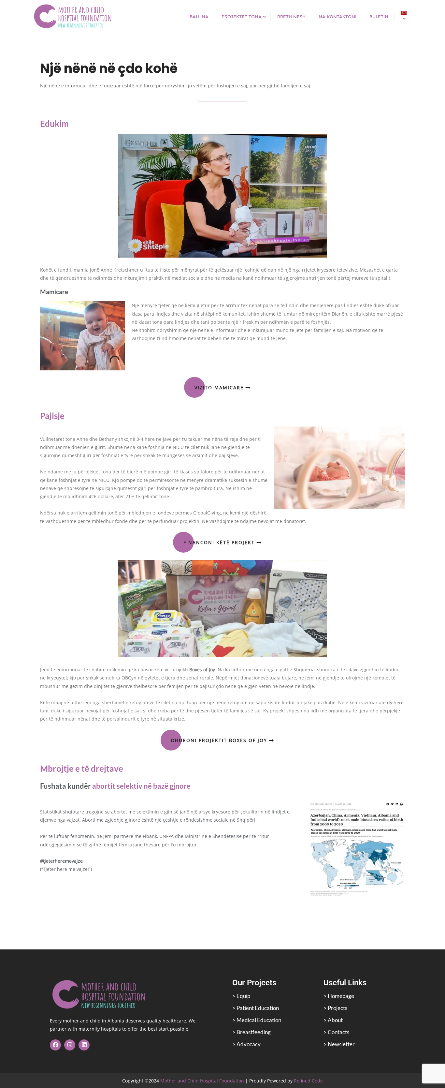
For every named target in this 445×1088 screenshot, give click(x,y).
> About (333, 1020)
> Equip (241, 995)
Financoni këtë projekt (220, 542)
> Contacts (336, 1032)
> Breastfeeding (251, 1032)
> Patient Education (255, 1008)
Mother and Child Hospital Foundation (202, 1081)
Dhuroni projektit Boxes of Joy (220, 740)
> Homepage (338, 995)
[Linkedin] (84, 1045)
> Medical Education (256, 1020)
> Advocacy (246, 1044)
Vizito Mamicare (220, 387)
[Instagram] (69, 1045)
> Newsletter (339, 1044)
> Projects (335, 1008)
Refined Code (308, 1081)
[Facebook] (55, 1045)
